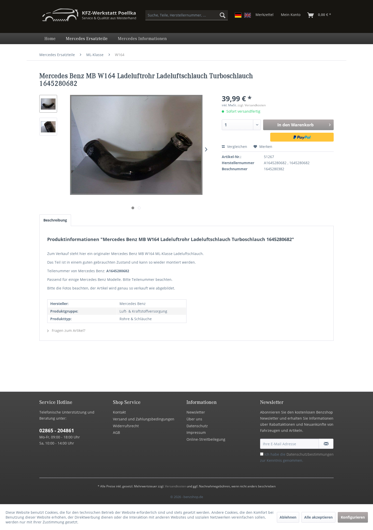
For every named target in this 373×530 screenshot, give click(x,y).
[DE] (238, 15)
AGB (116, 432)
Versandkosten (175, 486)
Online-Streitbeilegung (206, 439)
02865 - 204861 (56, 430)
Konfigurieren (353, 517)
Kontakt (119, 412)
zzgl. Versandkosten (252, 105)
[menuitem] (186, 15)
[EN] (247, 15)
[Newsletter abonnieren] (326, 444)
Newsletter (196, 412)
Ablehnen (288, 517)
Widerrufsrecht (126, 425)
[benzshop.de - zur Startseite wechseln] (89, 17)
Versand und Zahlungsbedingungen (143, 419)
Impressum (196, 432)
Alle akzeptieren (318, 517)
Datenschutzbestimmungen (310, 454)
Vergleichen (236, 146)
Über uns (194, 419)
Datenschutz (197, 425)
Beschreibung (55, 220)
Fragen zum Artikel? (68, 330)
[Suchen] (222, 15)
